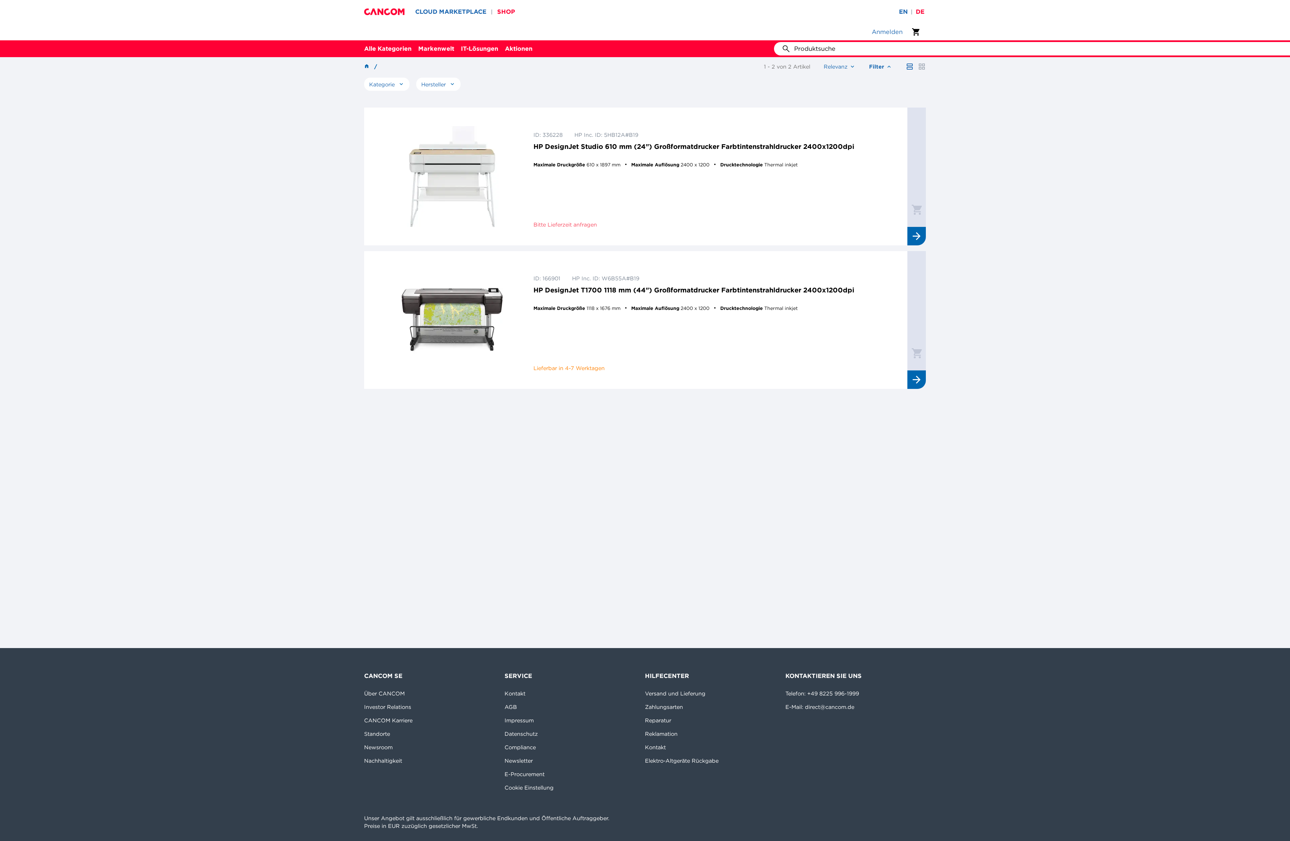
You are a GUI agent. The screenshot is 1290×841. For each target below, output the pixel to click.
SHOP (506, 11)
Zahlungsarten (664, 707)
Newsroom (378, 747)
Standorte (377, 733)
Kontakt (515, 693)
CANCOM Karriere (388, 720)
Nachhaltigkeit (383, 760)
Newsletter (519, 760)
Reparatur (658, 720)
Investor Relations (387, 707)
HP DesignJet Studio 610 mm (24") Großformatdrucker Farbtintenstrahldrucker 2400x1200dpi (693, 146)
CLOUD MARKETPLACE (450, 11)
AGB (511, 707)
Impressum (519, 720)
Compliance (520, 747)
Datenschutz (521, 733)
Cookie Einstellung (529, 787)
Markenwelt (436, 48)
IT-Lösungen (479, 48)
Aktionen (518, 48)
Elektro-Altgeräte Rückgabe (682, 760)
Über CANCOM (384, 693)
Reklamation (661, 733)
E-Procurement (525, 774)
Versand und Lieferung (675, 693)
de (920, 11)
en (903, 11)
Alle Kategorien (388, 48)
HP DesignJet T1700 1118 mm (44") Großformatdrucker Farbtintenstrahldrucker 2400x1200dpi (693, 290)
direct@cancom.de (829, 707)
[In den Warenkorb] (917, 209)
